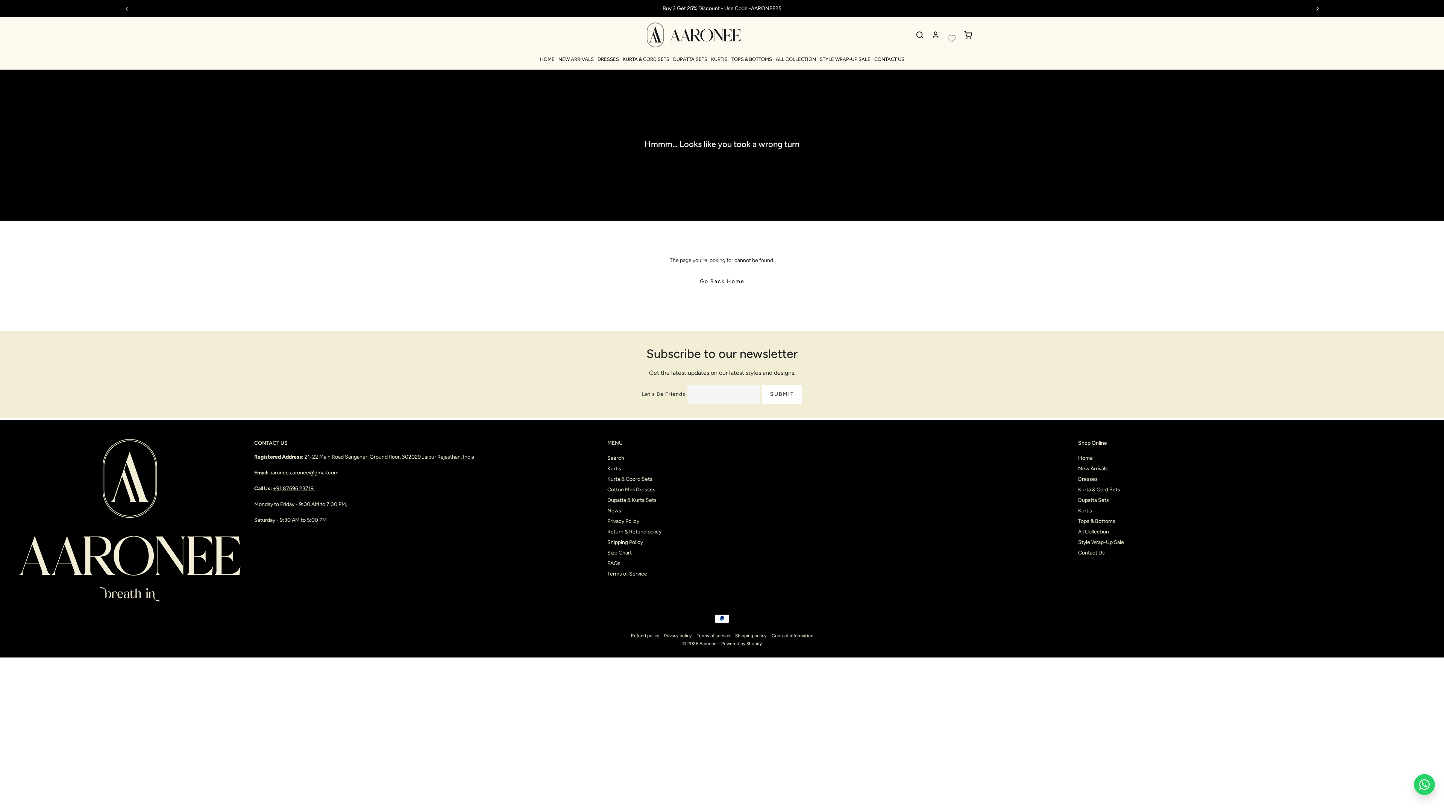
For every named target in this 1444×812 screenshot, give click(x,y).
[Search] (920, 35)
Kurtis (719, 59)
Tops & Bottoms (751, 59)
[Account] (935, 35)
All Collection (796, 59)
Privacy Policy (623, 521)
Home (547, 59)
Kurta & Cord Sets (646, 59)
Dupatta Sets (690, 59)
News (614, 511)
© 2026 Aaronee (700, 643)
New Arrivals (576, 59)
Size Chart (619, 553)
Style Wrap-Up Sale (845, 59)
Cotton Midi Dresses (631, 489)
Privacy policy (678, 635)
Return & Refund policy (634, 532)
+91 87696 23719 (294, 488)
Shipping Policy (625, 542)
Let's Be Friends (664, 394)
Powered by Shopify (741, 643)
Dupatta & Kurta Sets (632, 500)
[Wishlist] (951, 38)
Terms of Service (627, 574)
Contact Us (889, 59)
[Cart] (968, 35)
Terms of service (713, 635)
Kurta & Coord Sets (629, 479)
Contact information (792, 635)
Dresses (608, 59)
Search (615, 458)
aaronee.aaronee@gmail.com (304, 473)
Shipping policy (750, 635)
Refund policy (645, 635)
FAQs (613, 563)
